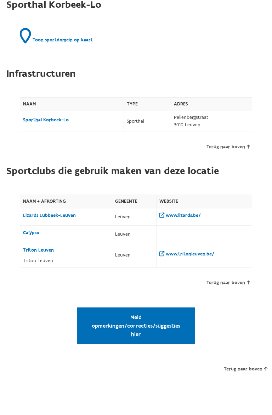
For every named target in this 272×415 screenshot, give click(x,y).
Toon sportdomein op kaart (62, 40)
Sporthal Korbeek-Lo (46, 120)
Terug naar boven (225, 147)
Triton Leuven (38, 250)
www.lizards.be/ (182, 215)
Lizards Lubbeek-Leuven (49, 215)
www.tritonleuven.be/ (189, 254)
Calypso (31, 233)
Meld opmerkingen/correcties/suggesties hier (136, 326)
